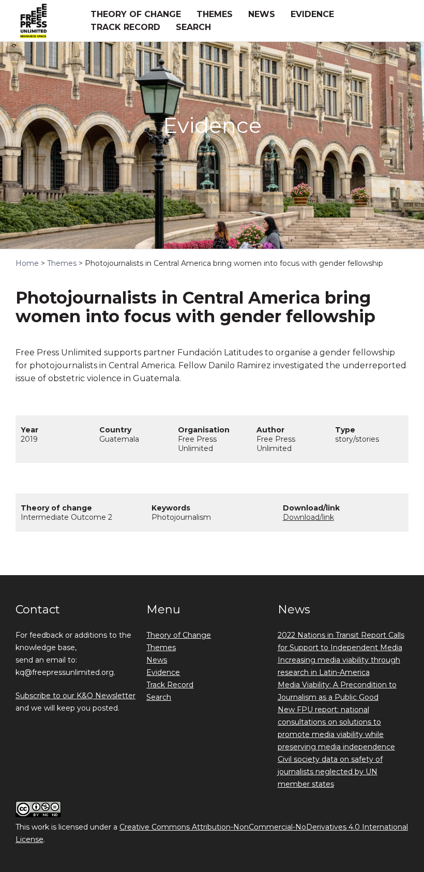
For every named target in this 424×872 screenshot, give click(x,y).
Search (193, 27)
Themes (214, 14)
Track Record (125, 27)
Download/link (308, 517)
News (261, 14)
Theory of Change (135, 14)
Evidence (312, 14)
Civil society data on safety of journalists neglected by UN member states (330, 772)
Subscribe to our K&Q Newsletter (75, 695)
